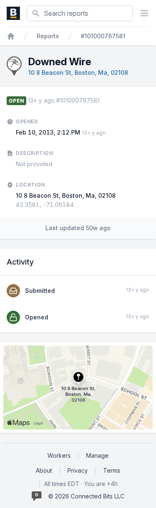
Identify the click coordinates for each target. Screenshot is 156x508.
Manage (97, 455)
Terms (111, 470)
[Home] (11, 36)
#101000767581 (103, 35)
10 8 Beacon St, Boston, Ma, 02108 (78, 72)
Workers (59, 455)
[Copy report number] (103, 100)
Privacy (77, 470)
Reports (48, 35)
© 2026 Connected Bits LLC (86, 496)
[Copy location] (77, 204)
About (44, 470)
